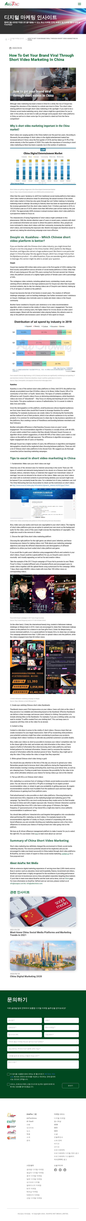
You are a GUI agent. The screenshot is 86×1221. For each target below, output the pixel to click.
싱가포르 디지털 (33, 1182)
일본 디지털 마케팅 (34, 1179)
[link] (6, 39)
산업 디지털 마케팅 (34, 1198)
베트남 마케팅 (32, 1192)
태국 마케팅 (31, 1189)
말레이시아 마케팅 (34, 1185)
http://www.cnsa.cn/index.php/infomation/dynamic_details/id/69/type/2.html (40, 485)
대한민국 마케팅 (33, 1195)
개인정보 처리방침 (24, 1214)
